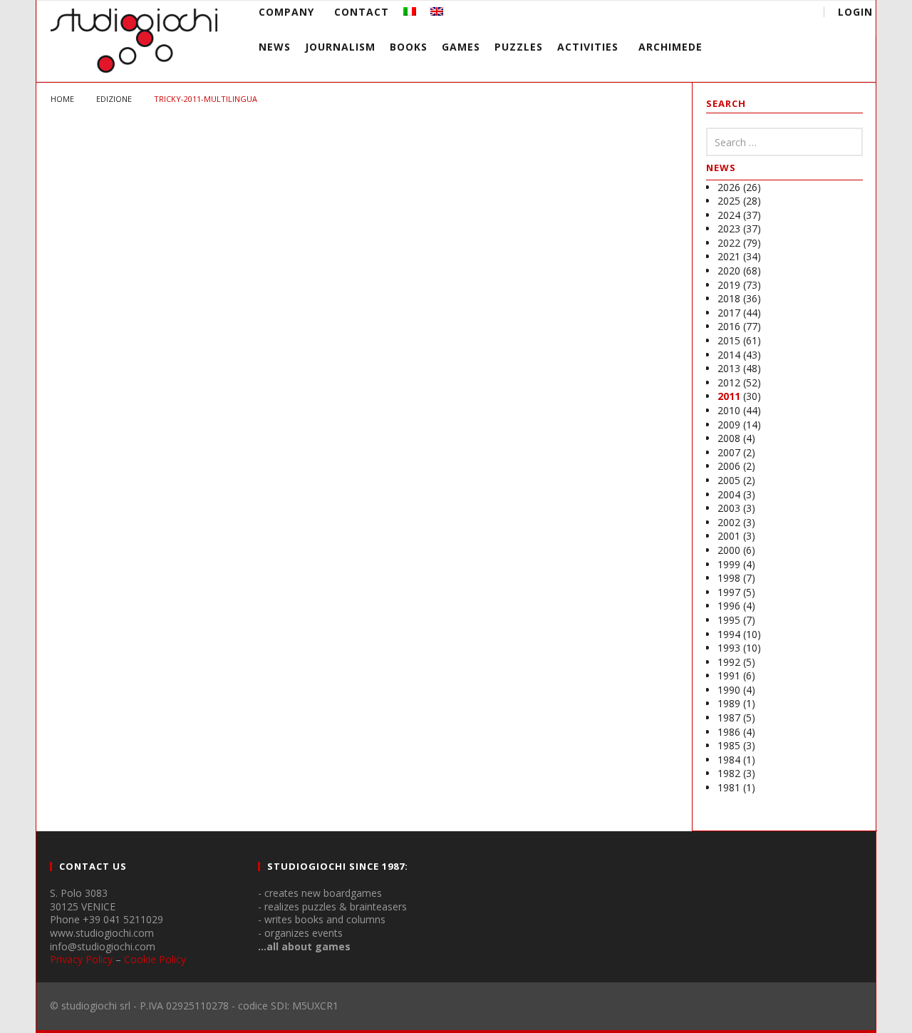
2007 (728, 452)
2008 (728, 438)
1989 (728, 703)
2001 (728, 536)
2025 (728, 200)
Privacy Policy (81, 959)
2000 (728, 550)
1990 (728, 690)
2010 (728, 410)
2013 (728, 368)
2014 (728, 354)
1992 (728, 662)
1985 (728, 745)
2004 (728, 494)
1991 (728, 675)
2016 (728, 326)
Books (409, 46)
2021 (728, 256)
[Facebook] (688, 14)
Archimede (670, 46)
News (275, 46)
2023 (728, 228)
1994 (728, 634)
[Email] (768, 14)
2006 (728, 466)
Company (286, 12)
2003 (728, 508)
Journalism (340, 46)
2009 (728, 424)
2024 (728, 215)
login (855, 12)
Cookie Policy (155, 959)
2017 (728, 312)
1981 (728, 787)
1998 (728, 578)
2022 (728, 243)
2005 (728, 480)
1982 (728, 773)
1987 (728, 717)
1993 (728, 647)
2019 (728, 285)
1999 (728, 564)
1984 (728, 759)
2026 (728, 187)
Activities (587, 46)
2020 (728, 270)
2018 (728, 298)
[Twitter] (741, 14)
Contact (361, 12)
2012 (728, 382)
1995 (728, 620)
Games (461, 46)
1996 (728, 605)
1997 (728, 592)
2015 (728, 340)
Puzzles (518, 46)
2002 (728, 522)
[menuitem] (409, 12)
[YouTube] (715, 14)
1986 (728, 732)
